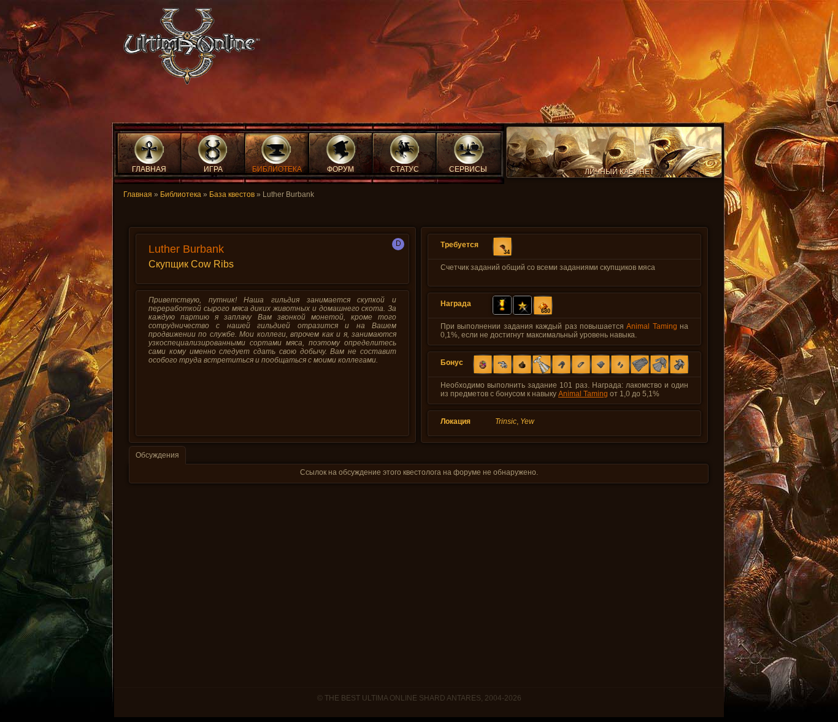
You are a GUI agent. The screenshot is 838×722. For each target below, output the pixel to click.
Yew (527, 421)
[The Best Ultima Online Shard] (187, 50)
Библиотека (180, 194)
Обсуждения (157, 455)
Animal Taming (651, 326)
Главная (137, 194)
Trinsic (506, 421)
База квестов (232, 194)
